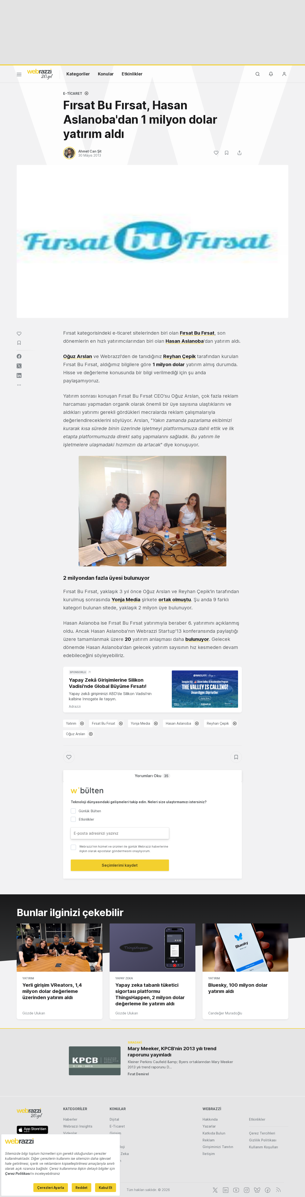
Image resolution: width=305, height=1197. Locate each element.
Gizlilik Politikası (262, 1140)
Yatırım (71, 723)
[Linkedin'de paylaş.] (19, 375)
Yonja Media (126, 599)
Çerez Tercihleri (262, 1133)
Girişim (115, 1133)
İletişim (209, 1154)
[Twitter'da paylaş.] (19, 366)
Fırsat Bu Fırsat (197, 333)
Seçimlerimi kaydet (120, 865)
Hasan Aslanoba (185, 341)
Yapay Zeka (124, 978)
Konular (106, 73)
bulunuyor (197, 639)
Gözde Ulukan (33, 1013)
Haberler (70, 1119)
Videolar (70, 1133)
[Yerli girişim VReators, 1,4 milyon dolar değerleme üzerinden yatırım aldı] (59, 947)
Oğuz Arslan (77, 356)
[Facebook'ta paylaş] (19, 356)
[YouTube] (236, 1189)
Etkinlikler (132, 73)
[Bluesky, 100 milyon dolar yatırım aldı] (245, 947)
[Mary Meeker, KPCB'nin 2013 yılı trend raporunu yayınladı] (95, 1060)
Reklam (209, 1140)
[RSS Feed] (277, 1189)
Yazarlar (209, 1126)
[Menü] (19, 75)
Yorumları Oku (151, 775)
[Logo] (40, 73)
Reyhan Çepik (179, 356)
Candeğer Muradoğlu (225, 1013)
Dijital (114, 1119)
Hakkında (210, 1119)
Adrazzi (75, 706)
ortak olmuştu (174, 599)
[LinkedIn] (225, 1189)
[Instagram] (246, 1189)
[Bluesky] (256, 1189)
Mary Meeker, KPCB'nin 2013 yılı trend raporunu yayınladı (172, 1052)
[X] (215, 1189)
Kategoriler (78, 73)
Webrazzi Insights (77, 1126)
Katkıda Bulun (214, 1133)
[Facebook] (267, 1189)
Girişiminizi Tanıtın (218, 1147)
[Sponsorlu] (205, 689)
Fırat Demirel (138, 1074)
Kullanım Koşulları (263, 1147)
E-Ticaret (72, 93)
